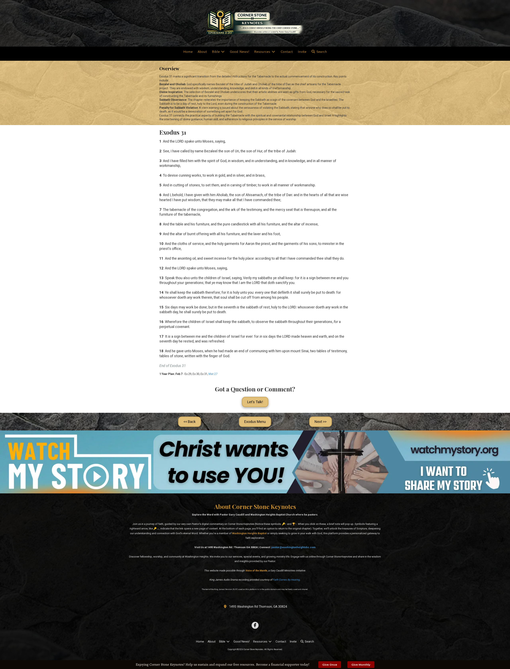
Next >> (321, 422)
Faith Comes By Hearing (286, 579)
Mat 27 (213, 374)
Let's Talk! (255, 402)
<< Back (189, 422)
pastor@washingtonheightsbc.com (293, 547)
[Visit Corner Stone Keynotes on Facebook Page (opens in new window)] (255, 625)
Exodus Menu (255, 422)
